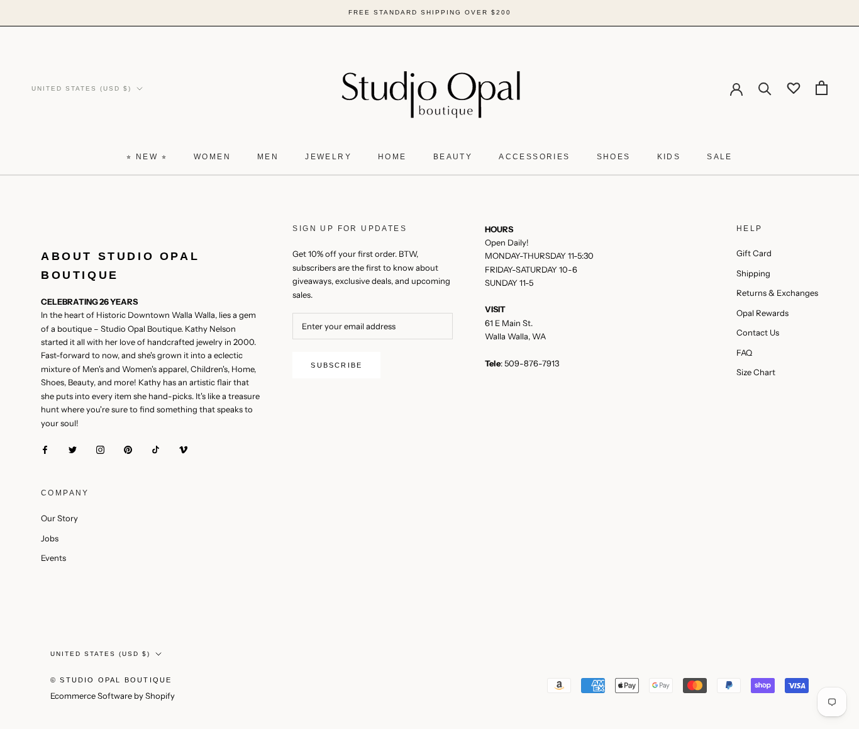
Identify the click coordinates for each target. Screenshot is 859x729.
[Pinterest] (128, 449)
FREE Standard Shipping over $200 (429, 12)
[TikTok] (156, 449)
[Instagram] (100, 449)
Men (268, 156)
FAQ (744, 353)
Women (212, 156)
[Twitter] (73, 449)
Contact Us (757, 332)
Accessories (534, 156)
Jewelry (328, 156)
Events (53, 558)
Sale (720, 156)
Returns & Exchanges (777, 293)
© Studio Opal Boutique (111, 680)
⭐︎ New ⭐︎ (146, 156)
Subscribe (336, 365)
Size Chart (755, 372)
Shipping (753, 273)
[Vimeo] (183, 449)
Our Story (59, 518)
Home (392, 156)
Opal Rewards (762, 313)
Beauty (452, 156)
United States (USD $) (81, 87)
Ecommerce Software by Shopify (112, 696)
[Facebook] (45, 449)
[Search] (765, 87)
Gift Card (754, 253)
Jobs (49, 538)
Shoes (614, 156)
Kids (669, 156)
